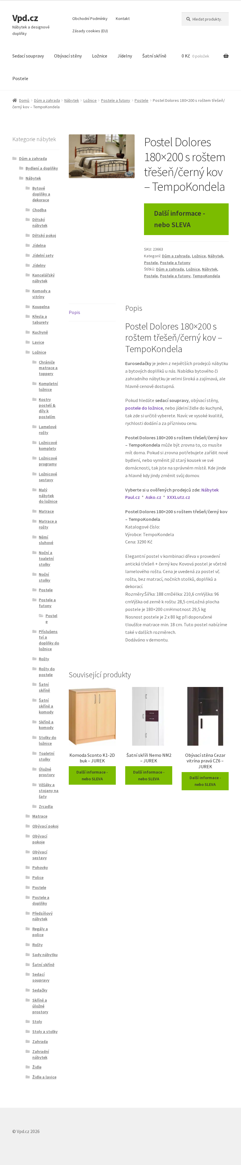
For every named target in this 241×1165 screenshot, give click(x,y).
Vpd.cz (25, 18)
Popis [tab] (74, 312)
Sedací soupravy (28, 56)
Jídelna (39, 245)
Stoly (37, 1021)
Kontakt (123, 18)
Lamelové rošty (47, 429)
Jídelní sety (42, 255)
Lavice (38, 342)
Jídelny (125, 56)
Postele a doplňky (40, 900)
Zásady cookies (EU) (90, 30)
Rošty (44, 658)
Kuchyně (40, 332)
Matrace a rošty (48, 524)
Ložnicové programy (48, 461)
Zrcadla (46, 806)
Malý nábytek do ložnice (48, 495)
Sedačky (39, 990)
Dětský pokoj (44, 235)
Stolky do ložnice (47, 740)
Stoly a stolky (45, 1031)
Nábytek (71, 100)
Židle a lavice (44, 1077)
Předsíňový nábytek (42, 916)
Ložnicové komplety (48, 445)
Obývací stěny (68, 56)
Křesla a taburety (40, 319)
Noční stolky (44, 577)
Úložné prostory (47, 772)
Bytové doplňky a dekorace (41, 193)
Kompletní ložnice (48, 386)
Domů (24, 100)
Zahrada (40, 1041)
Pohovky (40, 867)
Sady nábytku (45, 954)
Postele (20, 78)
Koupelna (41, 306)
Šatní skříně (154, 56)
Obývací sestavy (39, 854)
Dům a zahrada (47, 100)
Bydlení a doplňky (42, 168)
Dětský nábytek (39, 222)
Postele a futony (115, 100)
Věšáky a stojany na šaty (48, 790)
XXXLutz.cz (178, 497)
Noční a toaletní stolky (46, 558)
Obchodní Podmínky (90, 18)
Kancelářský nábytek (43, 277)
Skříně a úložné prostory (40, 1005)
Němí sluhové (46, 540)
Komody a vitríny (41, 293)
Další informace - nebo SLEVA (179, 219)
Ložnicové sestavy (48, 476)
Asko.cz (153, 497)
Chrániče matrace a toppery (48, 367)
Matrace (46, 511)
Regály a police (40, 931)
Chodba (39, 209)
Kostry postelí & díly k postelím (47, 408)
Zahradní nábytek (40, 1054)
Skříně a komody (46, 724)
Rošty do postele (47, 671)
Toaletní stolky (46, 756)
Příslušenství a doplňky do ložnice (49, 640)
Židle (36, 1067)
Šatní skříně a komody (46, 706)
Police (37, 877)
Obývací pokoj (45, 826)
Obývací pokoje (39, 839)
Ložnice (99, 56)
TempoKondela (206, 275)
